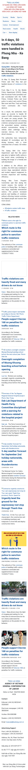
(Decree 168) (18, 339)
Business (6, 21)
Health (15, 29)
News (13, 21)
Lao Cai (4, 376)
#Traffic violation (10, 211)
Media (12, 17)
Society (5, 17)
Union (20, 21)
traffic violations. (8, 76)
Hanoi (4, 292)
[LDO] (14, 222)
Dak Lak (4, 424)
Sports (19, 17)
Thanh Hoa (5, 515)
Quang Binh (6, 67)
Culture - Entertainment (11, 25)
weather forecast (19, 476)
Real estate (7, 29)
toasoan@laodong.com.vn (15, 722)
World (22, 29)
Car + (4, 32)
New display (13, 32)
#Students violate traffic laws (15, 208)
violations (18, 84)
